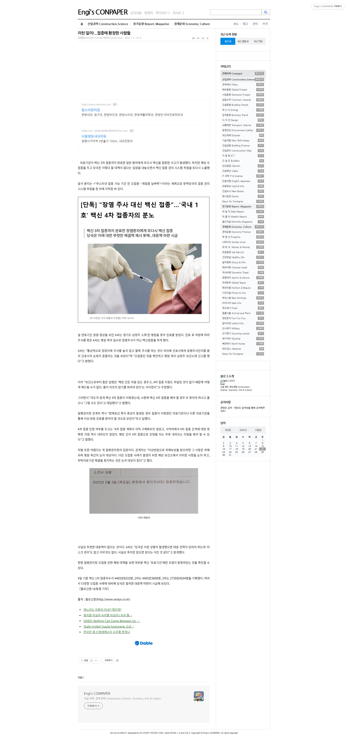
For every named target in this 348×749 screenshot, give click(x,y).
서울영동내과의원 (94, 136)
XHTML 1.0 (175, 733)
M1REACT (122, 733)
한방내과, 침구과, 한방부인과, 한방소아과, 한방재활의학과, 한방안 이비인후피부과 (132, 114)
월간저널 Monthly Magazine (242, 221)
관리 (255, 24)
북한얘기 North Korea (242, 343)
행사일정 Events (242, 196)
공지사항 (136, 13)
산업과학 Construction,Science (108, 24)
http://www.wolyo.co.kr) (113, 599)
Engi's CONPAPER (102, 12)
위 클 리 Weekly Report (242, 216)
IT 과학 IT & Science (242, 175)
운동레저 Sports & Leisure (242, 277)
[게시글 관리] (96, 660)
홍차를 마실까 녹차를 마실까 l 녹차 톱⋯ (108, 615)
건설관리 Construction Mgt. (242, 150)
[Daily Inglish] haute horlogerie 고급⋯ (109, 626)
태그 (245, 24)
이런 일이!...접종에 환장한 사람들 (104, 33)
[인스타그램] (203, 40)
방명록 (148, 13)
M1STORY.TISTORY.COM (151, 733)
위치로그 (178, 13)
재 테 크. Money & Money (242, 246)
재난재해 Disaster (242, 135)
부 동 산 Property (242, 236)
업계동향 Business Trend (242, 114)
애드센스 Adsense (242, 348)
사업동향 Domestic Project (242, 94)
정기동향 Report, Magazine (151, 24)
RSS (236, 24)
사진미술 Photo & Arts (242, 292)
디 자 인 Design (242, 119)
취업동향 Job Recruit (242, 252)
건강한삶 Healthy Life (242, 257)
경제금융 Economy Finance (242, 231)
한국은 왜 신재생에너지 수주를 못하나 (107, 632)
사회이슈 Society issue (242, 241)
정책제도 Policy (242, 84)
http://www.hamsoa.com (96, 104)
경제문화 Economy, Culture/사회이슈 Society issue (100, 38)
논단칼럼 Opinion (242, 165)
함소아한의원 (91, 110)
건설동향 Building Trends (242, 104)
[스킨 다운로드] (207, 40)
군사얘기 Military (242, 328)
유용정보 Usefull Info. (242, 186)
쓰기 (265, 24)
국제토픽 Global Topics (242, 282)
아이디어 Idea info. (242, 302)
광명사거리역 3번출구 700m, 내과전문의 (107, 141)
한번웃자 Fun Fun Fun (242, 318)
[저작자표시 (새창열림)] (117, 660)
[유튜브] (198, 40)
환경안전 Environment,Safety (242, 130)
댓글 (80, 677)
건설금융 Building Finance (242, 145)
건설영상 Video (242, 170)
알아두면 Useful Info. (242, 323)
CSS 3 (187, 733)
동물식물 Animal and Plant (242, 313)
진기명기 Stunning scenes (242, 333)
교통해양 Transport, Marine (242, 125)
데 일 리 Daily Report (242, 211)
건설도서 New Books (242, 191)
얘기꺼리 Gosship (242, 338)
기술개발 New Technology (242, 140)
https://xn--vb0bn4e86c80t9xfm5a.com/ (105, 130)
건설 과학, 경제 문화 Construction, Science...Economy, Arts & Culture (122, 698)
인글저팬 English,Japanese (242, 180)
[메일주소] (193, 40)
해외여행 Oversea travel (242, 267)
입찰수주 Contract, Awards (242, 99)
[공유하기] (91, 660)
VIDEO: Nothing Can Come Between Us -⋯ (112, 621)
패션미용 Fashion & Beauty (242, 287)
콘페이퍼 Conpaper (242, 73)
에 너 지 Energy (242, 109)
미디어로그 (163, 13)
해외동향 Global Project (242, 89)
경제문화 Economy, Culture (192, 24)
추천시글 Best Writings (242, 297)
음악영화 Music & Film (242, 262)
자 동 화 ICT (242, 155)
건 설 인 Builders (242, 160)
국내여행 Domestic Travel (242, 272)
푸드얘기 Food (242, 307)
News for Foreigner (242, 201)
